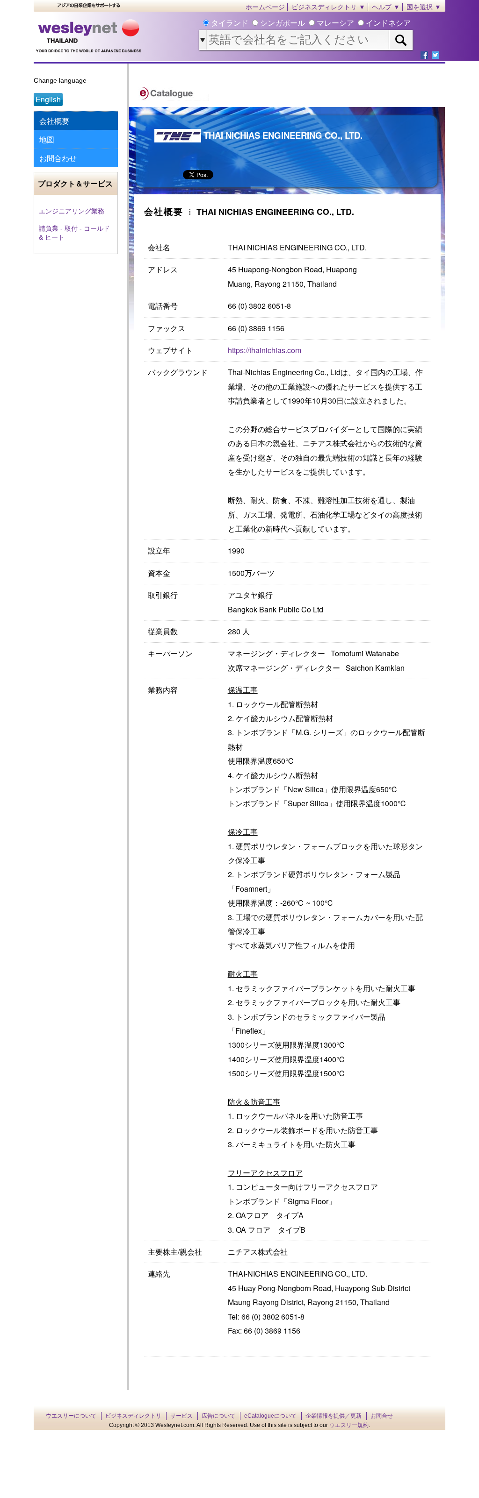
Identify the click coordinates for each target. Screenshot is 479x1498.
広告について (218, 1416)
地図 (46, 139)
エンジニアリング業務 (71, 211)
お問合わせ (58, 158)
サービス (181, 1416)
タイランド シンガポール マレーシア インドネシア (310, 23)
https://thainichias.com (264, 350)
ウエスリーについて (71, 1416)
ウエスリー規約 (349, 1425)
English (48, 99)
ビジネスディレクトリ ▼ (328, 7)
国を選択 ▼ (423, 7)
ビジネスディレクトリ (133, 1416)
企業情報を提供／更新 (333, 1416)
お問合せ (381, 1416)
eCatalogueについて (270, 1416)
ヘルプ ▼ (386, 7)
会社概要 (54, 120)
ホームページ (265, 7)
